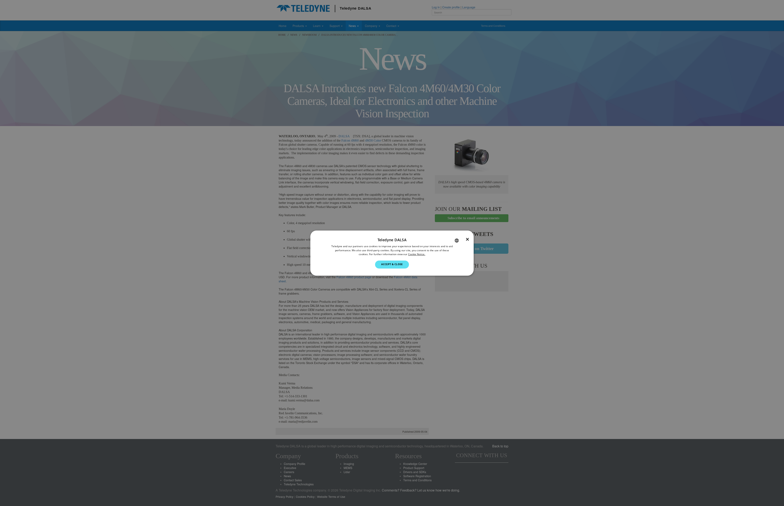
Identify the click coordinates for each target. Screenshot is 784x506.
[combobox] (457, 240)
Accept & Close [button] (392, 264)
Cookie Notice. (416, 254)
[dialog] (392, 253)
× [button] (467, 239)
